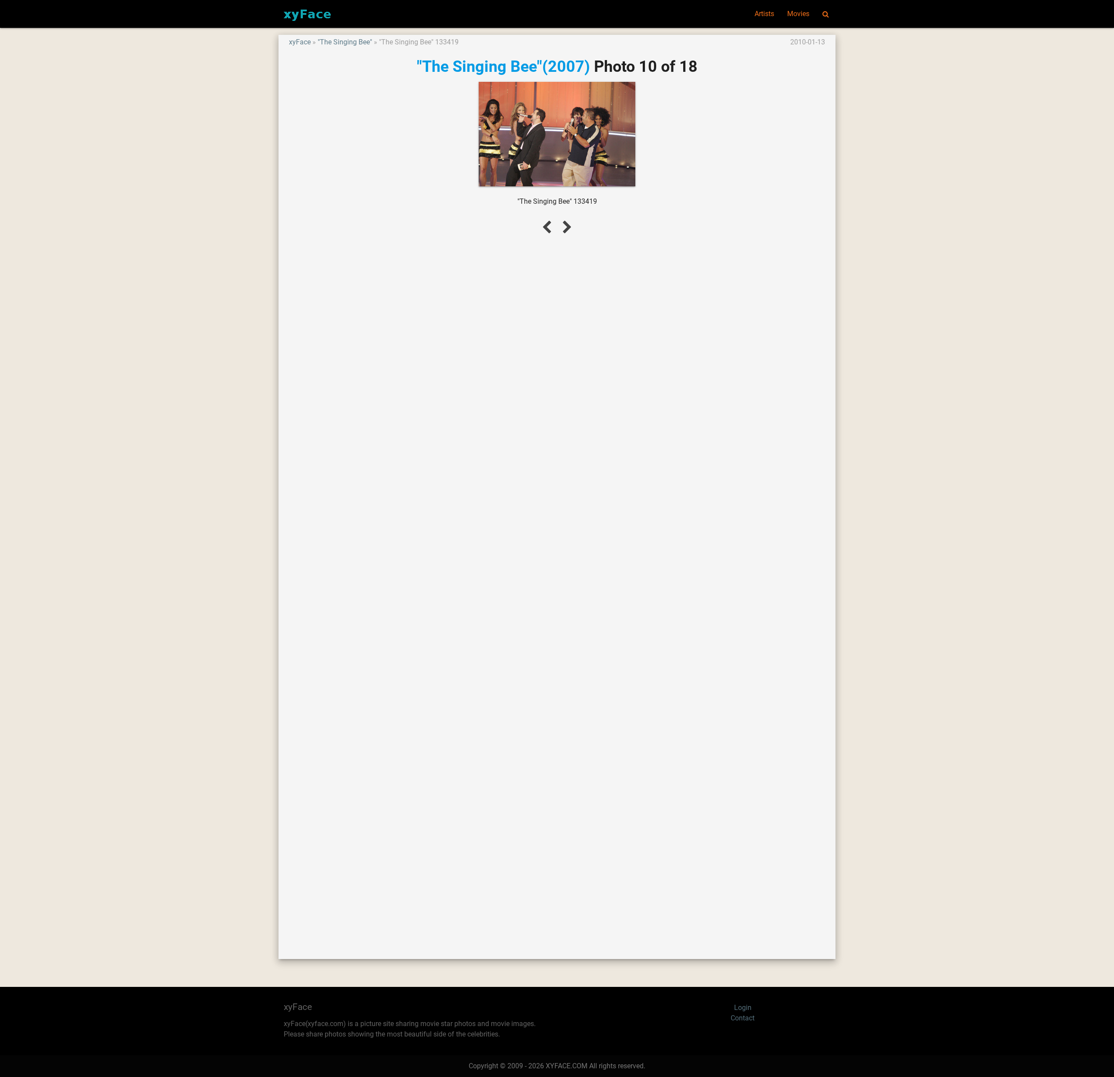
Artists (764, 14)
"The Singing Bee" (345, 42)
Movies (798, 14)
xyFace (300, 42)
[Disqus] (557, 586)
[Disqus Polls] (557, 358)
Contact (743, 1018)
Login (743, 1007)
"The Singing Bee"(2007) (503, 66)
